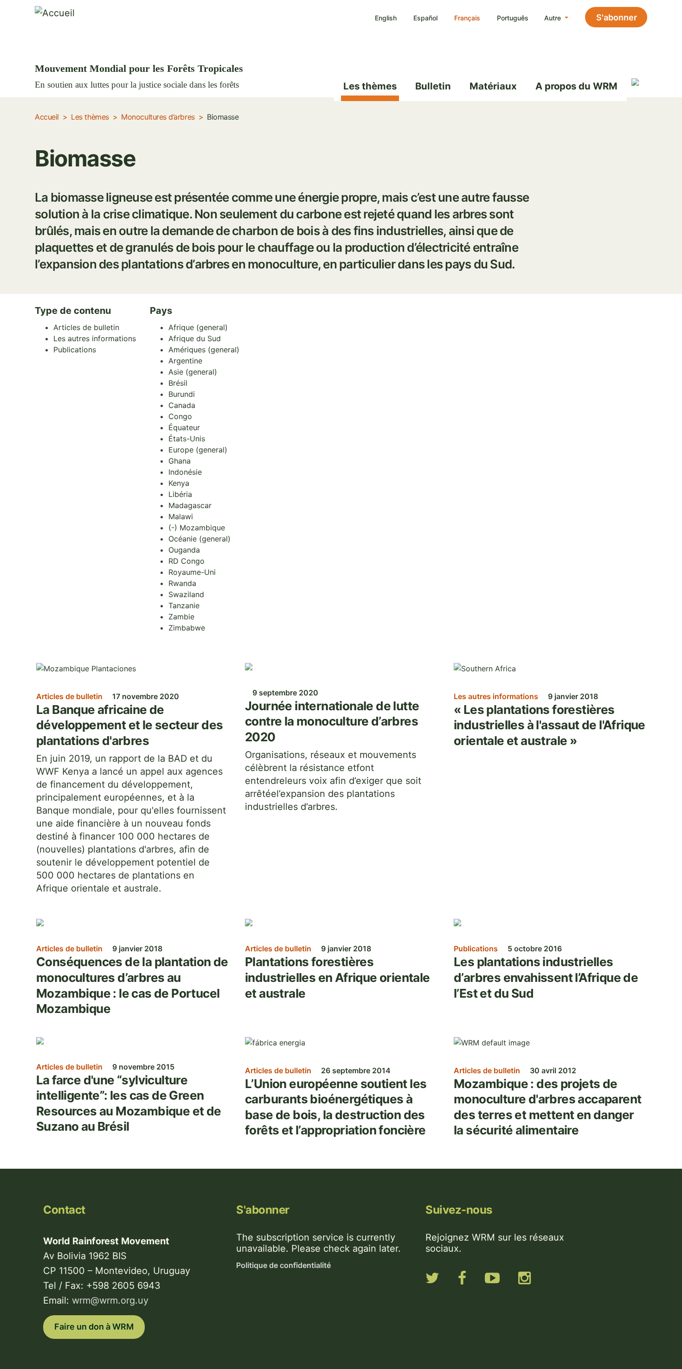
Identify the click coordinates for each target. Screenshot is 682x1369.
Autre (553, 18)
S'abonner (616, 17)
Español (425, 18)
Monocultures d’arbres (157, 116)
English (386, 18)
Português (512, 18)
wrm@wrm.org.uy (110, 1300)
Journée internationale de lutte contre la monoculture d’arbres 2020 (332, 721)
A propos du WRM (576, 86)
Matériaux (493, 86)
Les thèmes (370, 86)
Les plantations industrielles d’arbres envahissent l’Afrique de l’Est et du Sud (546, 977)
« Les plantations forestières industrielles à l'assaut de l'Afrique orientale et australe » (549, 725)
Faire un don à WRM (94, 1326)
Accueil (47, 116)
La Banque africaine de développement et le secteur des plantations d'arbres (129, 725)
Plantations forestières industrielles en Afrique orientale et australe (337, 977)
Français (467, 18)
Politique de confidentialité (283, 1265)
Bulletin (433, 86)
